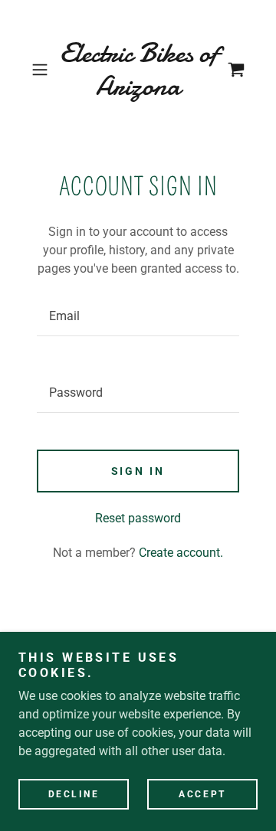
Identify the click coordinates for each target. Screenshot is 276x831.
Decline (74, 794)
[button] (41, 69)
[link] (137, 70)
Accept (202, 794)
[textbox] (138, 316)
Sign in (138, 471)
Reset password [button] (138, 518)
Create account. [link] (181, 552)
